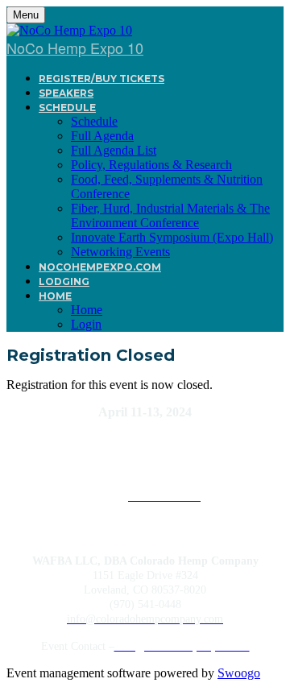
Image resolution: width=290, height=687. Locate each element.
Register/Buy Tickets (101, 78)
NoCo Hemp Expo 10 (74, 47)
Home (55, 296)
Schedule (67, 107)
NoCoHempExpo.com (100, 267)
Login (86, 324)
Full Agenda (102, 136)
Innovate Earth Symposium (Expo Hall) (172, 237)
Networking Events (120, 252)
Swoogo (239, 673)
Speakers (66, 93)
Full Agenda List (113, 150)
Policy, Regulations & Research (151, 165)
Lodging (64, 281)
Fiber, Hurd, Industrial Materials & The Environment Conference (170, 215)
